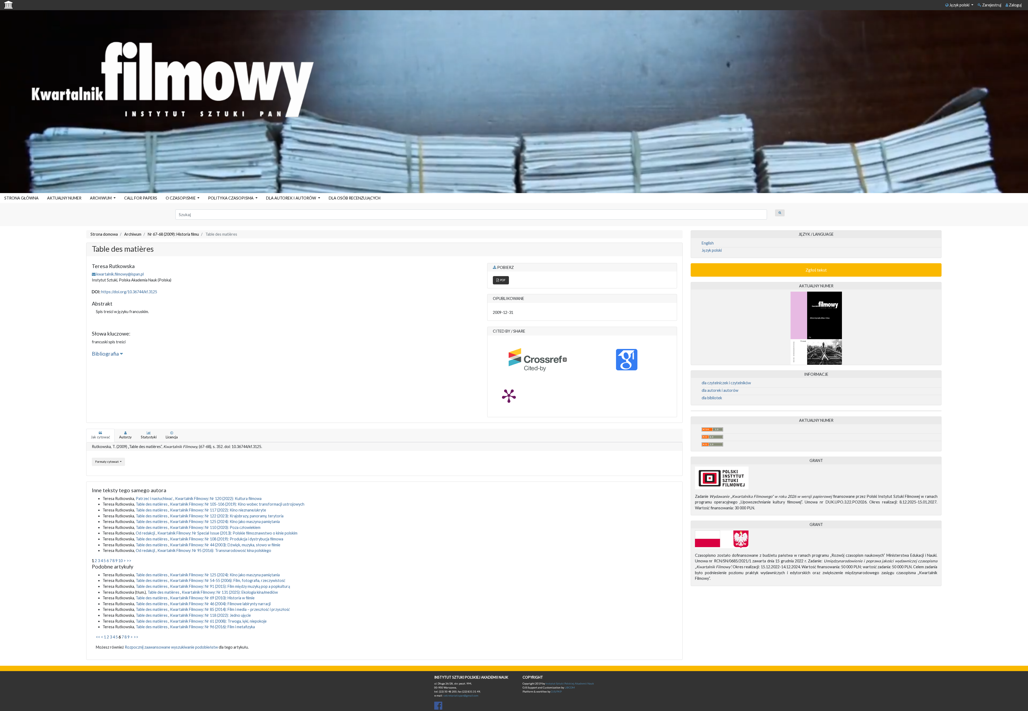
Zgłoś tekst (816, 269)
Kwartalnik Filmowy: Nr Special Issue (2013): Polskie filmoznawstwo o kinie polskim (227, 533)
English (708, 243)
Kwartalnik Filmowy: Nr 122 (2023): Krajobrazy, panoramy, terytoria (227, 516)
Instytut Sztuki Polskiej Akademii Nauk (570, 683)
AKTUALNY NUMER (64, 198)
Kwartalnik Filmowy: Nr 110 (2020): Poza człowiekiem (215, 527)
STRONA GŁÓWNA (21, 198)
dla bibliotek (712, 398)
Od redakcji (146, 533)
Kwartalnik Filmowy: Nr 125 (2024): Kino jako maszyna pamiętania (225, 521)
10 (120, 560)
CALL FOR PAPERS (140, 198)
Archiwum (132, 234)
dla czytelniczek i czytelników (726, 383)
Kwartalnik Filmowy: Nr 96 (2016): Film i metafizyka (212, 627)
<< (98, 637)
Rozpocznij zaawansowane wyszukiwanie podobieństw (171, 647)
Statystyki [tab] (149, 437)
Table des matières (152, 504)
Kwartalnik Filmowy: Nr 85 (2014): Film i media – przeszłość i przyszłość (230, 609)
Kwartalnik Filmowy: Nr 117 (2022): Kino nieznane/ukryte (218, 510)
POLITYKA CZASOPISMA (231, 198)
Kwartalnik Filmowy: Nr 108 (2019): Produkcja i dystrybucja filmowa (226, 539)
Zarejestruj (991, 5)
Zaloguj (1015, 5)
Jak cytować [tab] (100, 437)
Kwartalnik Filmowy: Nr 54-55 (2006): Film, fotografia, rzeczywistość (227, 580)
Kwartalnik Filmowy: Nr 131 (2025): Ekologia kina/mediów (230, 592)
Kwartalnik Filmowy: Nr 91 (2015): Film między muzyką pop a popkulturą (230, 586)
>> (129, 560)
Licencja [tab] (172, 437)
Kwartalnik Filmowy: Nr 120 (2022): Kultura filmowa (218, 498)
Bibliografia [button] (106, 354)
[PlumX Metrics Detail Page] (509, 395)
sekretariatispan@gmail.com (460, 695)
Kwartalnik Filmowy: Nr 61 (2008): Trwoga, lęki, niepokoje (218, 621)
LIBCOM (570, 687)
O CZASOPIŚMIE (181, 198)
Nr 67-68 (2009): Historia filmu (173, 234)
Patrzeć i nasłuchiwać (154, 498)
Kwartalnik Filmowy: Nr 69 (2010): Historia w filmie (212, 598)
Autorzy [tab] (125, 437)
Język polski (959, 5)
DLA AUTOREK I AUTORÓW (291, 198)
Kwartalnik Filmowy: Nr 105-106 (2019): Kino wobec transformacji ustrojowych (237, 504)
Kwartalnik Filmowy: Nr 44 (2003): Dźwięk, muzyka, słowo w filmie (225, 545)
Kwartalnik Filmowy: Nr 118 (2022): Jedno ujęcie (210, 615)
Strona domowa (104, 234)
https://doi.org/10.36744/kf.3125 (129, 291)
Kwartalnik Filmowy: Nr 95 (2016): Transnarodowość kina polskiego (214, 550)
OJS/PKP (556, 691)
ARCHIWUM (101, 198)
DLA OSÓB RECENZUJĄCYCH (354, 198)
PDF (502, 280)
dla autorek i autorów (720, 390)
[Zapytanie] (780, 212)
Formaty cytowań (107, 461)
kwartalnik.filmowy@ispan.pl (120, 274)
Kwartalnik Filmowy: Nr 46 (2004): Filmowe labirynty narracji (220, 603)
